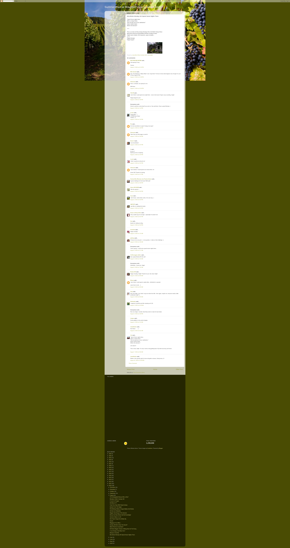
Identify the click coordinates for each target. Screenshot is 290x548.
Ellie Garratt (133, 71)
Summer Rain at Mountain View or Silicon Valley (134, 7)
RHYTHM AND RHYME (135, 60)
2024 (110, 457)
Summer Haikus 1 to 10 (115, 517)
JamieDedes (133, 326)
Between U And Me (114, 532)
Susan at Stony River (135, 212)
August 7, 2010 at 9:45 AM (136, 352)
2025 (110, 455)
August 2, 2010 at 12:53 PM (137, 88)
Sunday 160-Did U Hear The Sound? (118, 524)
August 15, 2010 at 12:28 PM (137, 360)
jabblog (132, 238)
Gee (131, 221)
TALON (132, 93)
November (112, 489)
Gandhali (132, 229)
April (111, 543)
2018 (110, 469)
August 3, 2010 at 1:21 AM (136, 233)
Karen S (132, 140)
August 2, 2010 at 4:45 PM (136, 182)
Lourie (132, 159)
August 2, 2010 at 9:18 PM (136, 225)
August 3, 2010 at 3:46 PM (136, 313)
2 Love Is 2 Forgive (114, 501)
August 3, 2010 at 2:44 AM (136, 258)
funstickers (149, 448)
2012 (110, 481)
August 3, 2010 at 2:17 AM (136, 250)
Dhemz (132, 280)
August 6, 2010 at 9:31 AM (136, 330)
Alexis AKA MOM (134, 187)
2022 (110, 461)
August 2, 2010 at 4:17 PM (136, 174)
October (112, 491)
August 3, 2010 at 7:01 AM (136, 267)
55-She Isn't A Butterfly (115, 511)
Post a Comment (133, 363)
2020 (110, 465)
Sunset (111, 520)
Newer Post (130, 369)
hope (131, 195)
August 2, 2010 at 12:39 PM (137, 77)
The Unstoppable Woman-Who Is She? (119, 497)
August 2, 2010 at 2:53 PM (136, 154)
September (113, 493)
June (111, 539)
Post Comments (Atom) (139, 372)
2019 (110, 467)
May (111, 541)
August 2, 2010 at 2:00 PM (136, 136)
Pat (131, 124)
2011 (110, 483)
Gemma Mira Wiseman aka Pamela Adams (141, 179)
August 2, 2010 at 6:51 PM (136, 216)
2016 (110, 473)
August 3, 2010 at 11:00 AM (137, 305)
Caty (131, 291)
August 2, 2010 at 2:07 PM (136, 144)
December (112, 487)
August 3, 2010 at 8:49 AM (136, 275)
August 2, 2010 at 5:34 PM (136, 199)
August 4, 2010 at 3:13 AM (136, 322)
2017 (110, 471)
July (111, 537)
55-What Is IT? (113, 503)
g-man (132, 112)
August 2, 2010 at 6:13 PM (136, 208)
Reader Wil (133, 271)
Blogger (161, 448)
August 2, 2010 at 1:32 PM (136, 119)
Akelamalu (133, 301)
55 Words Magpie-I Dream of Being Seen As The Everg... (123, 528)
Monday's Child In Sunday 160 (117, 499)
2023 (110, 459)
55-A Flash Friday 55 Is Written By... (118, 518)
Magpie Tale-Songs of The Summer (118, 513)
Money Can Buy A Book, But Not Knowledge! (120, 514)
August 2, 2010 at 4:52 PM (136, 191)
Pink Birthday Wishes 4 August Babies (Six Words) (122, 509)
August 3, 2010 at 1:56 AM (136, 242)
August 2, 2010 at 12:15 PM (137, 67)
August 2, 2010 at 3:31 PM (136, 163)
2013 (110, 479)
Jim (131, 335)
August (112, 495)
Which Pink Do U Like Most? (116, 526)
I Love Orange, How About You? (117, 530)
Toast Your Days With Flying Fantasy (118, 505)
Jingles (132, 318)
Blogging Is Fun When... (115, 522)
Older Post (179, 369)
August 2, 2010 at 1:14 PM (136, 108)
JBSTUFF (132, 204)
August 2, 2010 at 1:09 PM (136, 99)
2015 (110, 475)
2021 (110, 463)
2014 (110, 477)
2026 (110, 453)
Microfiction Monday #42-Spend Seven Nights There (122, 534)
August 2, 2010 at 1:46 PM (136, 127)
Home (155, 369)
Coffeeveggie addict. (135, 255)
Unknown (132, 81)
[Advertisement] (111, 414)
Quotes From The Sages (116, 507)
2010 (110, 485)
